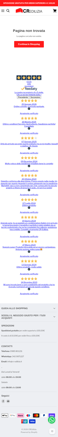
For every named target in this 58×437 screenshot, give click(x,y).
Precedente (23, 97)
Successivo (35, 97)
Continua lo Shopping (29, 44)
